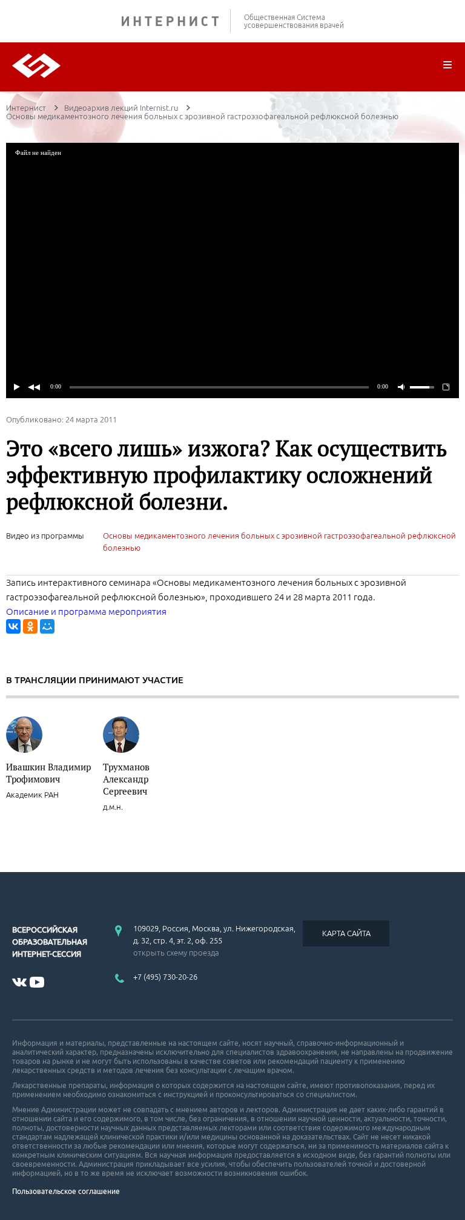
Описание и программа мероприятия (86, 611)
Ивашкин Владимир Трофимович (48, 773)
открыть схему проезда (176, 952)
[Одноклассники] (30, 626)
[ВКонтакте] (13, 626)
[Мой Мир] (47, 626)
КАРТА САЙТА (346, 933)
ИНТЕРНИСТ (176, 21)
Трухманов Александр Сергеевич (126, 779)
